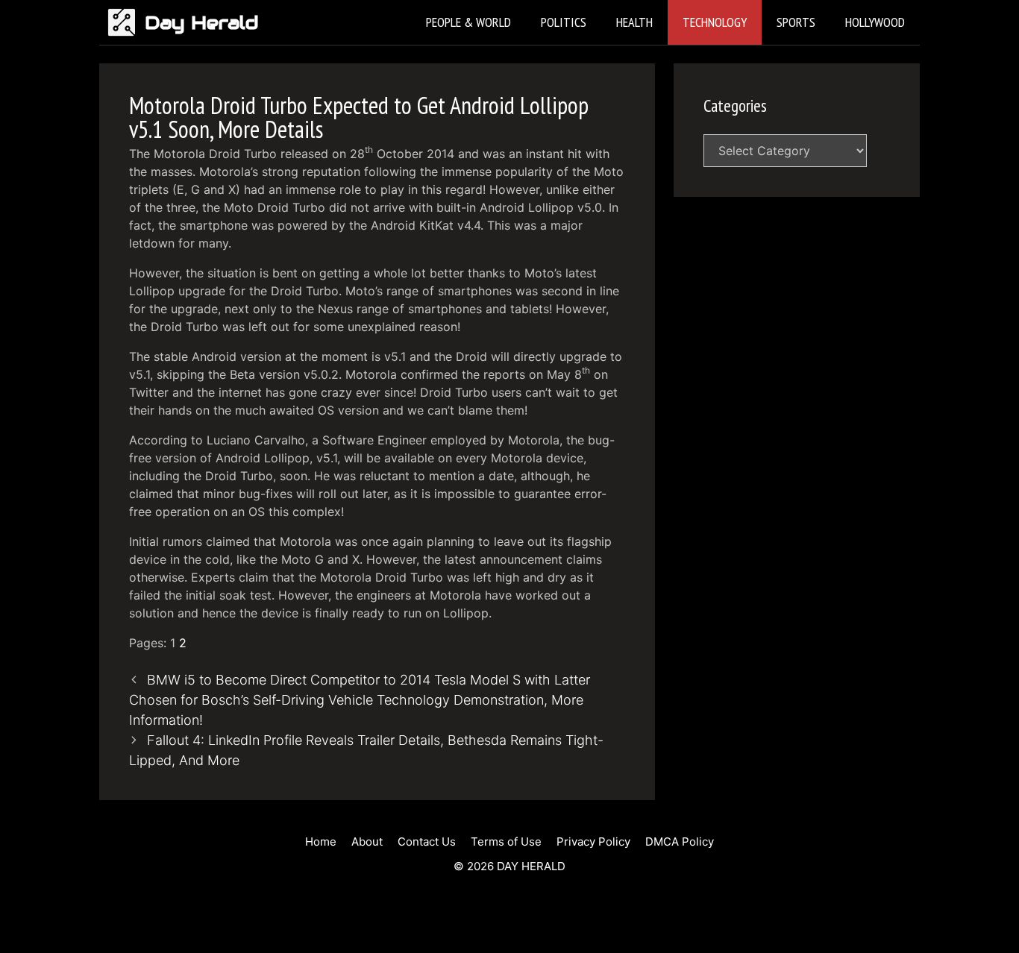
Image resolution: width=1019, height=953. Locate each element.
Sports (796, 22)
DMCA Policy (679, 841)
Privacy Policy (593, 841)
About (367, 841)
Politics (563, 22)
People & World (468, 22)
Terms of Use (506, 841)
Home (320, 841)
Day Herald (202, 22)
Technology (715, 22)
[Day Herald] (126, 22)
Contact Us (427, 841)
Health (634, 22)
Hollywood (875, 22)
